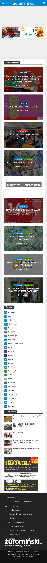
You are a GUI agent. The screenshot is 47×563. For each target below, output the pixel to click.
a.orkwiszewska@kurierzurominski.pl (22, 530)
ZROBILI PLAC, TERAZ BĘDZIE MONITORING (23, 425)
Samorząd (28, 159)
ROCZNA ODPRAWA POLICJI (23, 134)
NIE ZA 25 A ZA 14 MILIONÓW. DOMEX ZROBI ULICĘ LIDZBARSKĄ (26, 441)
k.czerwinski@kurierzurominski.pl (21, 514)
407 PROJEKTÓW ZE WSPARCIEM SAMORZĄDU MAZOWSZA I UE (23, 289)
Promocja (23, 73)
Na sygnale (23, 131)
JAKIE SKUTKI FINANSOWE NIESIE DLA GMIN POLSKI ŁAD (23, 263)
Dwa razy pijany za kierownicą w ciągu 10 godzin (27, 417)
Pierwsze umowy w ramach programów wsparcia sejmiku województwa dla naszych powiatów (23, 79)
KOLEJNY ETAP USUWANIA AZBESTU (26, 448)
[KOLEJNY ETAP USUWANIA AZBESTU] (8, 451)
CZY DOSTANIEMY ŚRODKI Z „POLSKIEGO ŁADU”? (23, 237)
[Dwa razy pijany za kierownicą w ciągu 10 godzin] (8, 418)
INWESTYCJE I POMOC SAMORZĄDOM (24, 210)
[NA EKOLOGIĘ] (8, 435)
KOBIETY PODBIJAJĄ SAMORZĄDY (23, 107)
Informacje (18, 159)
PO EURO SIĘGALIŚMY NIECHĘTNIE (23, 162)
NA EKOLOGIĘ (18, 432)
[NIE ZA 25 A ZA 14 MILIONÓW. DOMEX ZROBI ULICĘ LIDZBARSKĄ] (8, 443)
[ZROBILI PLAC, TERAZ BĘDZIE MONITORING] (8, 427)
